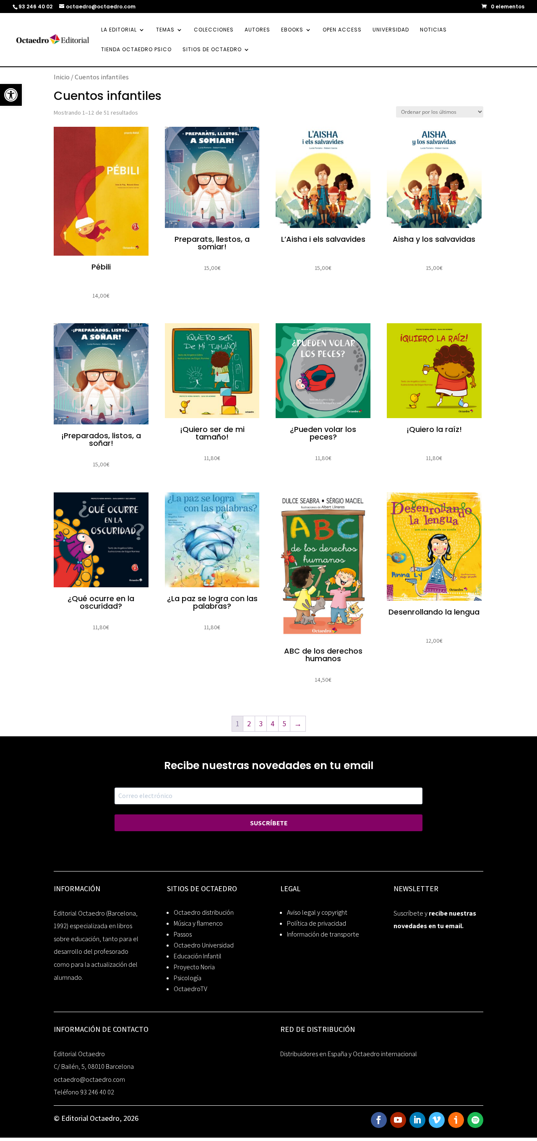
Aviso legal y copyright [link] (317, 912)
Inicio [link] (62, 76)
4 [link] (272, 723)
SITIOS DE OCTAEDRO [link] (212, 50)
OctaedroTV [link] (190, 988)
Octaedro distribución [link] (204, 912)
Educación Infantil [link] (198, 956)
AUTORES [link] (257, 30)
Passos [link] (183, 934)
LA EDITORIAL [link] (119, 30)
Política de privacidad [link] (316, 923)
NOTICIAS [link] (433, 30)
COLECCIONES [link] (214, 30)
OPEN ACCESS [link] (342, 30)
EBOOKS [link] (292, 30)
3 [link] (261, 723)
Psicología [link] (187, 978)
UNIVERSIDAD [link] (391, 30)
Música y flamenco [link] (198, 923)
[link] (11, 95)
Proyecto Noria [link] (194, 967)
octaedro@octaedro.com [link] (89, 1079)
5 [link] (284, 723)
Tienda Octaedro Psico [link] (136, 50)
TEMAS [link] (165, 30)
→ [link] (298, 723)
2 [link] (249, 723)
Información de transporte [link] (323, 934)
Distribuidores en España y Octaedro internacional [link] (348, 1053)
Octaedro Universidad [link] (204, 945)
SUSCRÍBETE (268, 823)
